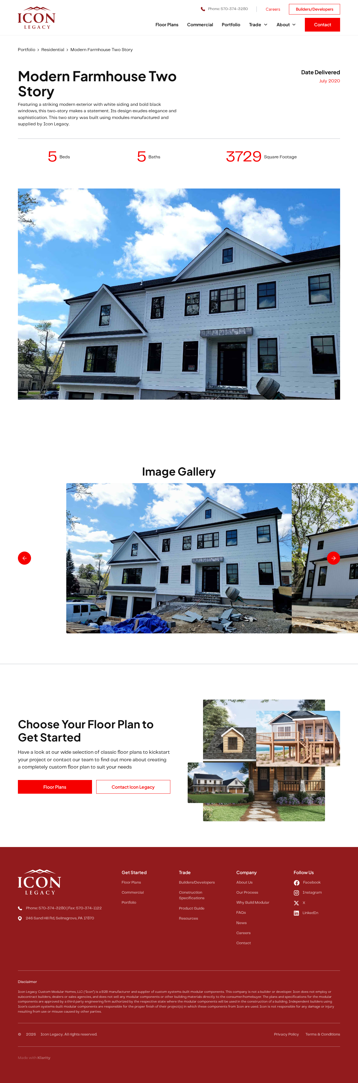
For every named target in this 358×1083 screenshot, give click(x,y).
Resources (188, 918)
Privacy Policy (286, 1034)
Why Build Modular (252, 903)
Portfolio (231, 24)
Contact (322, 24)
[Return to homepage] (44, 17)
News (241, 923)
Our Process (247, 892)
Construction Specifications (191, 895)
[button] (258, 24)
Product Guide (191, 908)
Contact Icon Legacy (133, 786)
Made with (34, 1058)
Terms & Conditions (322, 1034)
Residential (52, 50)
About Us (244, 882)
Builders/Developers (314, 9)
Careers (273, 9)
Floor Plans (167, 24)
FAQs (241, 913)
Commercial (200, 24)
